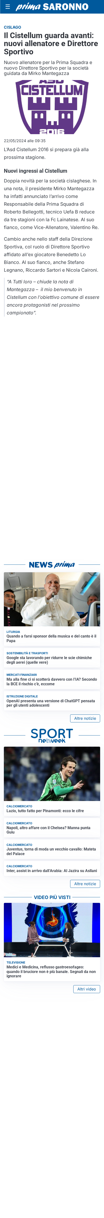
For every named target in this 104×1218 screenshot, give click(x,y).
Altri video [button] (86, 989)
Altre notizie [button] (85, 718)
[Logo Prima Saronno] (52, 6)
